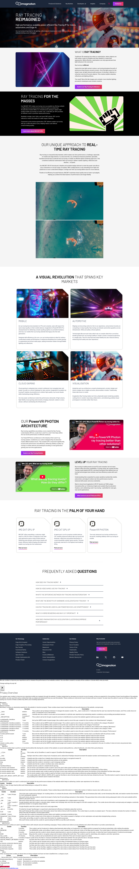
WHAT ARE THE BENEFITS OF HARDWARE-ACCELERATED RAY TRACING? (61, 601)
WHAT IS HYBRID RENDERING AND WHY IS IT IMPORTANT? (56, 613)
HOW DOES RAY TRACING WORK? (47, 582)
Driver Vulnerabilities (49, 657)
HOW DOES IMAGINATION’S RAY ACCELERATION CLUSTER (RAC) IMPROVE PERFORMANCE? (61, 620)
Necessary (5, 704)
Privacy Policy (74, 642)
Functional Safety (21, 649)
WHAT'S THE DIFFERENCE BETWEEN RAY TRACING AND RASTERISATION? (61, 595)
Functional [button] (3, 745)
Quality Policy (74, 652)
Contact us (118, 3)
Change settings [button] (5, 683)
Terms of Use (73, 647)
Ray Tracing (19, 647)
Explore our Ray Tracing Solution (33, 453)
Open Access (19, 654)
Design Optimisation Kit (23, 657)
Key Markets (69, 3)
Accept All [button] (13, 683)
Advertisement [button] (4, 821)
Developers (80, 3)
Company (102, 3)
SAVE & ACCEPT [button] (5, 866)
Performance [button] (4, 778)
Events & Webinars (48, 654)
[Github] (114, 657)
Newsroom (46, 647)
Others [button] (2, 850)
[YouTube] (122, 657)
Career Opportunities (49, 642)
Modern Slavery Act (75, 657)
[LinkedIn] (97, 657)
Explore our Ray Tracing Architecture (88, 87)
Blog (44, 652)
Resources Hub (47, 649)
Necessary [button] (3, 702)
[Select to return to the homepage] (25, 4)
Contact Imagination (49, 660)
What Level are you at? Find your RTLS (88, 495)
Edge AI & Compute (21, 642)
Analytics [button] (2, 787)
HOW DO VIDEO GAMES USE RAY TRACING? (50, 588)
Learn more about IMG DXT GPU (33, 131)
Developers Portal (48, 645)
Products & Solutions (55, 3)
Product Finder (20, 660)
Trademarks (73, 649)
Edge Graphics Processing (23, 645)
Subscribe (102, 649)
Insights (92, 3)
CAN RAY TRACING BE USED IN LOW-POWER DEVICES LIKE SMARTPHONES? (62, 607)
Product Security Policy (77, 654)
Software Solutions (21, 652)
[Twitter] (106, 657)
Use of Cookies (74, 645)
